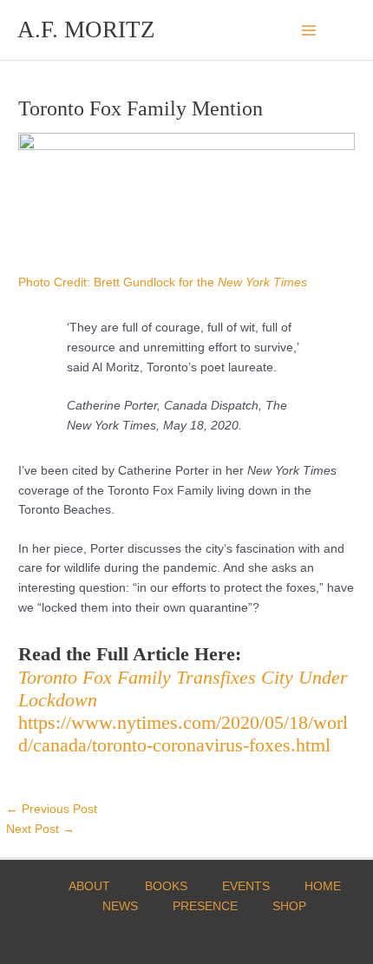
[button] (350, 30)
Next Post (40, 829)
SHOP (289, 906)
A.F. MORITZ (86, 29)
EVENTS (246, 886)
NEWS (120, 906)
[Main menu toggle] (309, 30)
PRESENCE (205, 906)
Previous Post (51, 809)
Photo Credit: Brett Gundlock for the (162, 282)
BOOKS (166, 886)
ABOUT (89, 886)
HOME (322, 886)
